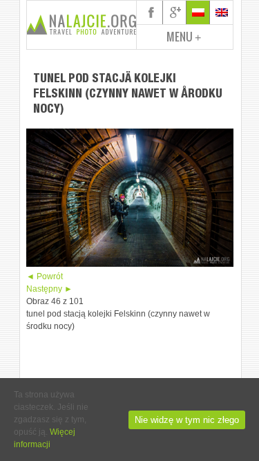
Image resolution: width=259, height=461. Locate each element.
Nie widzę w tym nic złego (187, 420)
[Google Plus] (174, 12)
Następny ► (49, 289)
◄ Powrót (44, 276)
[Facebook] (151, 12)
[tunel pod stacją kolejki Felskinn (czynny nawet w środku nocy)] (129, 264)
